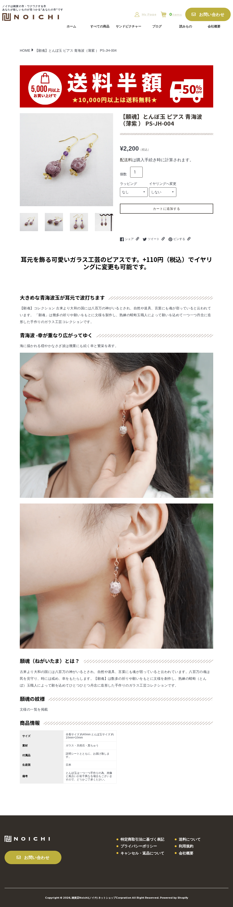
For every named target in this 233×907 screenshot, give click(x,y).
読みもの (185, 26)
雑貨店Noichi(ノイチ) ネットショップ (94, 897)
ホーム (71, 26)
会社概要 (214, 26)
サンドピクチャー (128, 26)
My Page (149, 14)
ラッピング (128, 184)
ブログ (157, 26)
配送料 (126, 160)
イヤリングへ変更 (162, 184)
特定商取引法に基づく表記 (142, 839)
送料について (190, 839)
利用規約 (186, 846)
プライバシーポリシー (139, 846)
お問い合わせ (211, 14)
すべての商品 (99, 26)
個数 (123, 174)
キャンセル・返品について (142, 853)
